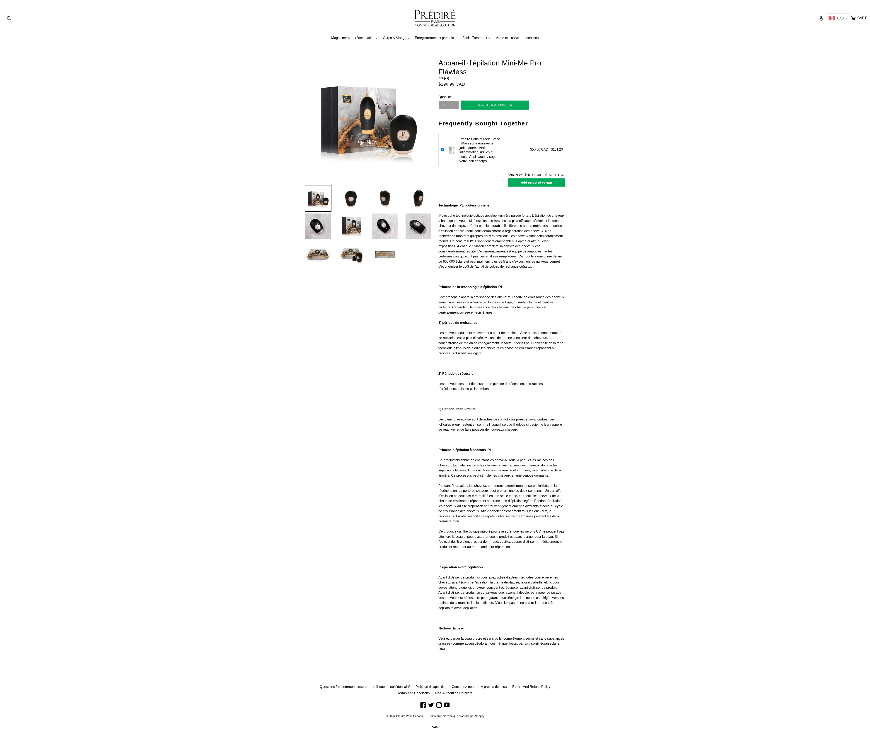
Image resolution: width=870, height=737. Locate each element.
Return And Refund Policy (531, 687)
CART (861, 17)
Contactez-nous (463, 687)
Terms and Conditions (414, 693)
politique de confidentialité (391, 687)
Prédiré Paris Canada (409, 716)
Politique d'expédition (431, 687)
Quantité (444, 97)
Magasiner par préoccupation (355, 38)
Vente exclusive (507, 38)
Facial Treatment (477, 38)
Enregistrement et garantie (437, 38)
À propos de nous (494, 687)
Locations (531, 38)
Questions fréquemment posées (343, 687)
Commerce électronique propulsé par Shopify (456, 716)
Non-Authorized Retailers (453, 693)
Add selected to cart (536, 182)
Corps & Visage (397, 38)
